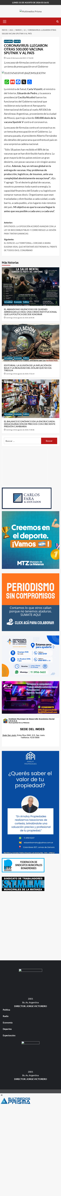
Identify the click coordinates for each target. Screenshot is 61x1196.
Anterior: (30, 228)
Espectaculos (9, 1035)
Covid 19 (17, 41)
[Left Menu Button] (1, 1095)
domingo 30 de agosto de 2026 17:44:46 (20, 430)
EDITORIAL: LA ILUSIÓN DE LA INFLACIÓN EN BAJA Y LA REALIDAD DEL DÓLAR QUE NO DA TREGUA (27, 368)
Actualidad (8, 41)
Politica (26, 302)
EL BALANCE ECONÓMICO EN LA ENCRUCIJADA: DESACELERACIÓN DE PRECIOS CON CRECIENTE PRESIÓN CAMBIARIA (29, 424)
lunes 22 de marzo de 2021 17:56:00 (19, 58)
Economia (18, 302)
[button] (5, 21)
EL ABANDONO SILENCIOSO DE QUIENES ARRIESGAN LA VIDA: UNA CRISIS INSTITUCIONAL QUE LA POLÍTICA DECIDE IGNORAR (30, 312)
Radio (6, 1016)
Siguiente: (30, 245)
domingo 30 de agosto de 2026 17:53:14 (20, 374)
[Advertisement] (30, 926)
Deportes (7, 1029)
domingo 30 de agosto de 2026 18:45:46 (20, 318)
